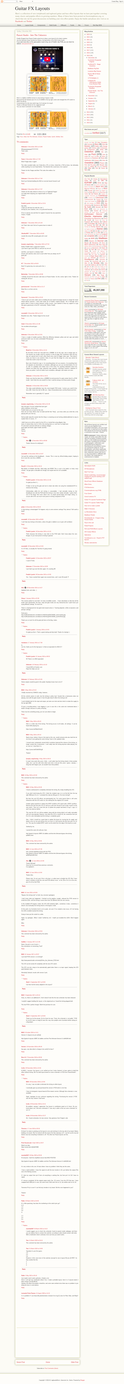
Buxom (96, 192)
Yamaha (86, 278)
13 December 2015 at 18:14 (34, 466)
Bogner (99, 188)
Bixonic (86, 186)
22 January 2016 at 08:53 (43, 656)
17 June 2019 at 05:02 (33, 1128)
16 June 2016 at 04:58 (31, 892)
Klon (99, 232)
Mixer (103, 156)
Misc (97, 156)
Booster (87, 146)
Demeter (98, 207)
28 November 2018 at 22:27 (38, 1115)
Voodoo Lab (88, 273)
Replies (25, 347)
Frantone (87, 222)
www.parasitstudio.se (28, 43)
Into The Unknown (32, 136)
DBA (106, 201)
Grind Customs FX (90, 496)
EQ (102, 152)
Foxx (103, 220)
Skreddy (96, 263)
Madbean (103, 238)
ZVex (99, 278)
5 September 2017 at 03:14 (32, 995)
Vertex (93, 271)
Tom (27, 1240)
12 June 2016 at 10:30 (38, 861)
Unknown (24, 146)
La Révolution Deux (90, 512)
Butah (85, 192)
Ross (85, 257)
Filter (86, 154)
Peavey (94, 251)
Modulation (95, 158)
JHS (91, 231)
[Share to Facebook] (43, 134)
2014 (88, 112)
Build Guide (53, 25)
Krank (85, 234)
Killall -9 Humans (89, 509)
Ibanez (100, 229)
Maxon (86, 243)
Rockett (102, 254)
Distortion (88, 151)
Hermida (86, 226)
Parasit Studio (47, 136)
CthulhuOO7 (25, 233)
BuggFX (103, 190)
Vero (62, 136)
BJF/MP (88, 182)
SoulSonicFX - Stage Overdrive (94, 65)
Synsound (24, 297)
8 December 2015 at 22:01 (35, 334)
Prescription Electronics (90, 252)
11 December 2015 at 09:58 (39, 440)
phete (23, 507)
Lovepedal (90, 236)
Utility (89, 168)
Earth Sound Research (98, 212)
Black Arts (100, 186)
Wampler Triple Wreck (92, 357)
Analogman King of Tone (93, 408)
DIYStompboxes (89, 469)
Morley (105, 246)
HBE (103, 225)
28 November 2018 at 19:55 (37, 1081)
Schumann (95, 261)
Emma (105, 218)
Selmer (103, 261)
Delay (101, 149)
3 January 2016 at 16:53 (42, 629)
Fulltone (104, 222)
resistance (24, 642)
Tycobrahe (96, 269)
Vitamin (86, 323)
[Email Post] (34, 134)
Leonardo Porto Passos (28, 1293)
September (91, 101)
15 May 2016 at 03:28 (36, 787)
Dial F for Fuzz (88, 472)
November (91, 95)
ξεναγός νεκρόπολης (27, 244)
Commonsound (88, 199)
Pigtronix (102, 251)
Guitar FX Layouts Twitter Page (94, 502)
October (91, 98)
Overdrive (89, 162)
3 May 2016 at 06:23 (35, 721)
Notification (87, 160)
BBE (102, 180)
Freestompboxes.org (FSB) (92, 490)
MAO (22, 690)
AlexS (28, 982)
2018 (88, 47)
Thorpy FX (102, 266)
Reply (23, 153)
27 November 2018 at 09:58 (34, 1057)
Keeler (105, 231)
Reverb (102, 165)
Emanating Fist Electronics (92, 218)
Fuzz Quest (88, 493)
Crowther (92, 201)
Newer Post (21, 1362)
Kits (79, 25)
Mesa (103, 243)
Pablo (23, 1201)
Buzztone (102, 192)
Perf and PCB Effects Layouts (93, 529)
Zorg (87, 280)
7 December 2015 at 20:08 (35, 274)
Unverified (86, 133)
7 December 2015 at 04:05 (36, 233)
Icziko (23, 1068)
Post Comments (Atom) (51, 1368)
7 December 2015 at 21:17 (37, 286)
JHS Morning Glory (98, 395)
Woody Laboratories (90, 542)
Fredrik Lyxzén (25, 203)
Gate (103, 154)
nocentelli (24, 313)
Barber (89, 185)
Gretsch (100, 223)
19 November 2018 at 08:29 (34, 1046)
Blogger (82, 1380)
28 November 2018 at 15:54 (33, 1068)
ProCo (86, 254)
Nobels (103, 248)
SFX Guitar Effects (90, 532)
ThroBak (86, 268)
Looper (92, 156)
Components (41, 25)
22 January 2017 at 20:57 (32, 954)
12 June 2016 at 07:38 (36, 849)
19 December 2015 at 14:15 (43, 531)
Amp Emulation (102, 142)
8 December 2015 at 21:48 (32, 324)
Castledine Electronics (89, 195)
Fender (89, 220)
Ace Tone (87, 179)
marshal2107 (25, 1155)
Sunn (100, 265)
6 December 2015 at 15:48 (35, 146)
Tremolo (104, 166)
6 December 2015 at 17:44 (35, 178)
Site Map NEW (97, 25)
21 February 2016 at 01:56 (35, 679)
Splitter (92, 166)
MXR (92, 238)
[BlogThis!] (40, 134)
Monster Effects (88, 246)
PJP (92, 249)
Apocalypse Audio (89, 465)
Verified (58, 136)
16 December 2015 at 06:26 (33, 507)
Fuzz (21, 136)
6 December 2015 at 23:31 (38, 203)
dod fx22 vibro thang (95, 330)
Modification (87, 158)
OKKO (86, 249)
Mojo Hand (102, 244)
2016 (88, 53)
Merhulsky (24, 274)
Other (103, 160)
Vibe (96, 168)
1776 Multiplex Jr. (93, 78)
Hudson (105, 226)
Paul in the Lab (89, 522)
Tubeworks (87, 269)
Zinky (106, 278)
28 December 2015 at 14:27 (34, 587)
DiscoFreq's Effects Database (93, 481)
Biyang (92, 186)
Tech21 (96, 266)
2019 (88, 45)
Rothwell (93, 257)
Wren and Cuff (95, 276)
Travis (23, 159)
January (91, 109)
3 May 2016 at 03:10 (30, 690)
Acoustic (86, 142)
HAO (97, 225)
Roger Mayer (95, 256)
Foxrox (97, 220)
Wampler (87, 275)
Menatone (95, 243)
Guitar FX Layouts (32, 8)
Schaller (86, 261)
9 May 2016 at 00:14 (35, 734)
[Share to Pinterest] (45, 134)
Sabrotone (87, 535)
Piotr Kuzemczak (26, 1143)
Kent (94, 232)
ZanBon (23, 942)
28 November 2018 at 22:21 (38, 1104)
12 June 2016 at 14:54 (36, 872)
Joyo (101, 231)
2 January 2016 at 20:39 (32, 598)
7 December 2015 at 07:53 (41, 244)
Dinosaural (102, 209)
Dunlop (86, 210)
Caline (86, 194)
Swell (98, 166)
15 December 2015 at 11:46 (43, 480)
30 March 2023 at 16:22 (40, 1228)
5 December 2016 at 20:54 (35, 931)
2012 (88, 117)
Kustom (91, 234)
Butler (91, 192)
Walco (103, 273)
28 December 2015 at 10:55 (43, 574)
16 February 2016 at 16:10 (39, 664)
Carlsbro (103, 194)
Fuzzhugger (91, 223)
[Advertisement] (47, 1342)
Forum (87, 25)
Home (19, 25)
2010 (88, 122)
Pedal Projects (88, 525)
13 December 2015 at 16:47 (35, 453)
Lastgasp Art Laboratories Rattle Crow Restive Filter (94, 82)
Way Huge (100, 275)
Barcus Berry (96, 184)
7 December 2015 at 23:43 (35, 297)
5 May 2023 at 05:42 (31, 1275)
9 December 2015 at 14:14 (39, 350)
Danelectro (97, 205)
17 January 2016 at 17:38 (35, 642)
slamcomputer (88, 329)
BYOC (99, 183)
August (90, 103)
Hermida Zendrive (98, 367)
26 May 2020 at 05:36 (35, 1155)
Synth (53, 136)
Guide (86, 156)
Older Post (74, 1362)
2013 (88, 114)
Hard (25, 136)
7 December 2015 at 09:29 (31, 263)
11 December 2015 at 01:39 (42, 404)
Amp (93, 142)
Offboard (63, 25)
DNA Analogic (90, 203)
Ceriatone (90, 197)
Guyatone (89, 225)
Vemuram (86, 271)
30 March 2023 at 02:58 (32, 1201)
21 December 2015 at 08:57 (43, 558)
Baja (106, 183)
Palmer (98, 249)
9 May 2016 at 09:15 (45, 758)
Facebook (19, 21)
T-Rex (105, 265)
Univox (103, 269)
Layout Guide (29, 25)
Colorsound (99, 197)
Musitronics (95, 248)
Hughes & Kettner (90, 229)
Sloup (23, 598)
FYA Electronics (89, 487)
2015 (88, 55)
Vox (96, 273)
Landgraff (104, 234)
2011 (88, 120)
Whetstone (87, 276)
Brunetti (90, 190)
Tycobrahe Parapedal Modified (94, 87)
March (90, 106)
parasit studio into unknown (95, 302)
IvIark (23, 324)
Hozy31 (23, 466)
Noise (102, 158)
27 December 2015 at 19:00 (40, 566)
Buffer (97, 146)
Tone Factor (94, 268)
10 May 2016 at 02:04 (31, 775)
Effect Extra (88, 484)
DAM (99, 201)
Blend (103, 144)
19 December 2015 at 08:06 (35, 519)
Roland (104, 256)
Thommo (24, 1128)
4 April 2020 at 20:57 (38, 1143)
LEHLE (97, 234)
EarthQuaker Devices (93, 214)
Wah (85, 170)
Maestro (91, 241)
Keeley (88, 232)
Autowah (89, 144)
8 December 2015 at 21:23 (35, 313)
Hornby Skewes (96, 226)
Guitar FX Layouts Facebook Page (95, 499)
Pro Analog (102, 252)
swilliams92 (88, 341)
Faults (72, 25)
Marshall (100, 241)
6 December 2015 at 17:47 (35, 189)
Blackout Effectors (89, 188)
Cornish (98, 199)
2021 (88, 39)
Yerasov (92, 278)
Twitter (29, 21)
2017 (88, 50)
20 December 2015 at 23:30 (35, 546)
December (91, 57)
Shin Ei (87, 263)
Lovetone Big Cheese (94, 71)
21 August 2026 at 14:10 (43, 1293)
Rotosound (102, 257)
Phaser (102, 163)
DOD (98, 203)
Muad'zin (28, 350)
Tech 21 (89, 266)
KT (22, 263)
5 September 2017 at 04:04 (37, 1016)
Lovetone (100, 236)
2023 (88, 34)
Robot (85, 166)
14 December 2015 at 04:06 (40, 385)
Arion (94, 180)
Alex (24, 134)
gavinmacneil (25, 286)
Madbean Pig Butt (93, 68)
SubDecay (93, 265)
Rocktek (86, 256)
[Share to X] (42, 134)
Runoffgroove (89, 259)
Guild (106, 223)
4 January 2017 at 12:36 (33, 942)
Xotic (103, 277)
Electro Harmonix (93, 216)
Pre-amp (93, 165)
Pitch (85, 165)
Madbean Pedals (89, 515)
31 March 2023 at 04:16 (36, 1240)
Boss (105, 188)
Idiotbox (86, 231)
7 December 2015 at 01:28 (35, 223)
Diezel (94, 209)
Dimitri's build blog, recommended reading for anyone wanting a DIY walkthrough (94, 476)
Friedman (96, 222)
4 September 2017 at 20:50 (37, 982)
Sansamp (102, 259)
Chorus (94, 148)
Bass (96, 144)
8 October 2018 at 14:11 (31, 1032)
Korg (104, 232)
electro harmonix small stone (95, 342)
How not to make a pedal (92, 505)
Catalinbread (102, 196)
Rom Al (23, 1057)
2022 (88, 37)
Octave (40, 136)
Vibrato (103, 168)
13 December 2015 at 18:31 (40, 376)
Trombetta (102, 268)
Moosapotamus (97, 246)
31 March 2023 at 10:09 (36, 1248)
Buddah (97, 190)
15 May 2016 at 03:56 (36, 841)
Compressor (91, 149)
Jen (96, 231)
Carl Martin (94, 194)
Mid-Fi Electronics (90, 244)
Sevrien (23, 1046)
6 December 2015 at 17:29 (32, 159)
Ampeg (95, 179)
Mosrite (88, 248)
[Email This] (38, 134)
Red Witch (94, 254)
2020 (88, 42)
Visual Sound (101, 271)
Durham (96, 210)
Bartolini (104, 184)
